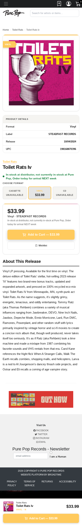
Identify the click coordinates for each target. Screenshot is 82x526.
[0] (78, 5)
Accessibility (67, 481)
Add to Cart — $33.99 (43, 234)
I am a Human (58, 456)
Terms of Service (29, 483)
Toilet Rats (17, 30)
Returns (47, 481)
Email (42, 442)
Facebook (42, 430)
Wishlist (43, 245)
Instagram (42, 438)
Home (6, 30)
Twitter (42, 434)
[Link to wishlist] (59, 4)
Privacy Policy (12, 483)
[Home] (13, 12)
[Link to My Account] (69, 4)
